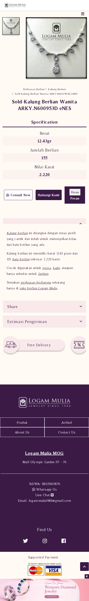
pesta (46, 268)
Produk (22, 422)
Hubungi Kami (48, 195)
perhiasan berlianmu (36, 282)
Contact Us (66, 432)
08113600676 (44, 484)
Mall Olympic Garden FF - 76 (44, 462)
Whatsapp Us (46, 489)
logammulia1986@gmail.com (44, 500)
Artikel (66, 422)
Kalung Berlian (57, 89)
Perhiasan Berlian (34, 89)
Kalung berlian (17, 233)
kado (56, 268)
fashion (43, 273)
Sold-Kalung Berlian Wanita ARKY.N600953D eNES (46, 93)
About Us (22, 432)
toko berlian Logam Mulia (38, 288)
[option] (11, 26)
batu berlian (21, 259)
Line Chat (43, 495)
